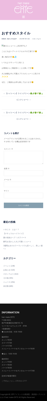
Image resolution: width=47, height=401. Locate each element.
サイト (6, 191)
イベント (6, 266)
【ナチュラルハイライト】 (13, 233)
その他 (6, 278)
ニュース (6, 282)
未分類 (6, 286)
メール (7, 179)
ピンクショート (23, 99)
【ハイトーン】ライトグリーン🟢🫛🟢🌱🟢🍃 (24, 93)
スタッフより (36, 39)
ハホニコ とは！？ (11, 229)
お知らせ (6, 270)
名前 (7, 168)
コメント (8, 149)
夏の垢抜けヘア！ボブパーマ (14, 237)
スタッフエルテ (12, 39)
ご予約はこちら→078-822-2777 (14, 381)
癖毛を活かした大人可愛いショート (17, 241)
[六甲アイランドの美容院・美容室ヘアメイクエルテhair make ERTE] (23, 7)
